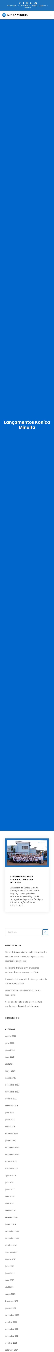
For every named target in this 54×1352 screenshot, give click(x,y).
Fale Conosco (25, 6)
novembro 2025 (12, 1091)
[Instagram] (27, 3)
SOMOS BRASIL (12, 6)
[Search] (45, 932)
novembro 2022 (12, 1315)
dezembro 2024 (12, 1147)
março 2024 (10, 1210)
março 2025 (10, 1126)
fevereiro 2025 (11, 1133)
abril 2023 (9, 1287)
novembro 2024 (12, 1154)
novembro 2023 (12, 1238)
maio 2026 (9, 1057)
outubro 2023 (11, 1245)
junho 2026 (10, 1050)
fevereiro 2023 (11, 1301)
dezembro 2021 (12, 1329)
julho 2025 (9, 1112)
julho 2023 (9, 1266)
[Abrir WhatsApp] (46, 1344)
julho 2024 (9, 1182)
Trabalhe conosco (39, 6)
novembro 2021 (12, 1336)
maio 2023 (9, 1280)
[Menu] (50, 15)
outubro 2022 (11, 1322)
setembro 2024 (11, 1168)
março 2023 (10, 1294)
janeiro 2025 (10, 1140)
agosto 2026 (10, 1036)
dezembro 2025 (12, 1085)
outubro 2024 (11, 1161)
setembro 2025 (11, 1105)
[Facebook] (23, 3)
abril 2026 (9, 1064)
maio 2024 (9, 1196)
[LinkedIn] (31, 3)
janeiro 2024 (10, 1224)
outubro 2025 (11, 1098)
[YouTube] (35, 3)
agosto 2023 (10, 1259)
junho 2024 (10, 1189)
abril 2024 (9, 1203)
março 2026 (10, 1071)
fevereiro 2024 (11, 1217)
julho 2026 (9, 1043)
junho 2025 (10, 1119)
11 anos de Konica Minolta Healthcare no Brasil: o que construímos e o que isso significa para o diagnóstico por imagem (26, 956)
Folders (28, 7)
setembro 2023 (11, 1252)
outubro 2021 (11, 1343)
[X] (20, 3)
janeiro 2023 (10, 1308)
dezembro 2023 (12, 1231)
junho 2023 (10, 1273)
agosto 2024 (10, 1175)
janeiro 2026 (10, 1078)
